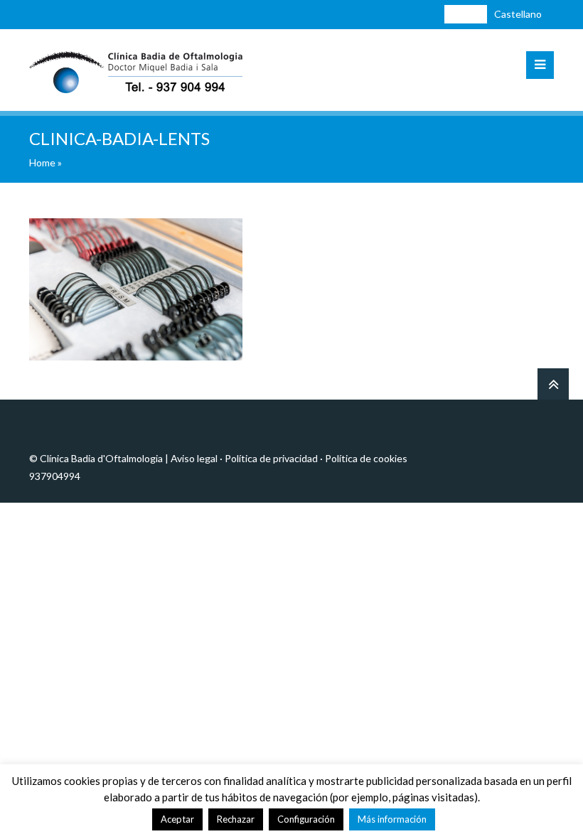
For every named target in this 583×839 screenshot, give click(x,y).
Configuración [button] (306, 819)
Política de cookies (366, 458)
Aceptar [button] (177, 819)
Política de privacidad (271, 458)
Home (42, 162)
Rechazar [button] (236, 819)
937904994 (54, 476)
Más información (392, 819)
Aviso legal (194, 458)
